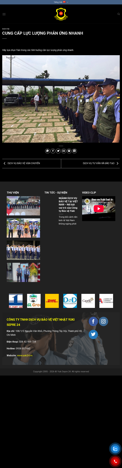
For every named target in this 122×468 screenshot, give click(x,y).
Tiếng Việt (58, 2)
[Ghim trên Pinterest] (69, 151)
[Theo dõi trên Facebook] (93, 321)
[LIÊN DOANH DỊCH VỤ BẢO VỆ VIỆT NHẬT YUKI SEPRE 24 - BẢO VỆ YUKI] (61, 14)
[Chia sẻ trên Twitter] (58, 151)
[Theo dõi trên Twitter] (93, 334)
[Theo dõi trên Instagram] (103, 321)
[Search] (119, 14)
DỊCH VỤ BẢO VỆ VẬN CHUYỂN (23, 163)
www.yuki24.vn (24, 355)
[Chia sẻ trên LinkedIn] (74, 151)
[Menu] (4, 14)
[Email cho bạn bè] (63, 151)
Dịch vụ (5, 29)
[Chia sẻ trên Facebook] (52, 151)
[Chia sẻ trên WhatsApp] (47, 151)
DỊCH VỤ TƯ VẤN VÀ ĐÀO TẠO (99, 163)
